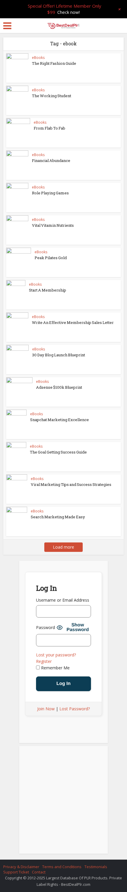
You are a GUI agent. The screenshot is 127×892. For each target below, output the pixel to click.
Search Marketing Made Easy (58, 516)
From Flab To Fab (49, 128)
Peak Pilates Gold (51, 257)
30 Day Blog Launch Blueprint (58, 355)
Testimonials (95, 866)
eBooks (38, 57)
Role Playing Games (50, 193)
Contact (38, 872)
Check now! (68, 12)
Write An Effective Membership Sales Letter (73, 322)
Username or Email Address (62, 600)
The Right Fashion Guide (54, 63)
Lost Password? (74, 708)
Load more (63, 547)
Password (45, 627)
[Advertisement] (63, 801)
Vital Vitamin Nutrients (53, 225)
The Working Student (51, 95)
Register (44, 661)
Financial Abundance (51, 160)
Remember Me (55, 668)
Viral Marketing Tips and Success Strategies (71, 484)
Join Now (46, 708)
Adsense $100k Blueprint (59, 387)
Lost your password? (56, 655)
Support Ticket (16, 872)
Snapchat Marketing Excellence (59, 419)
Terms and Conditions (62, 866)
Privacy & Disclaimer (21, 866)
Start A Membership (47, 290)
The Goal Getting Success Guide (58, 452)
